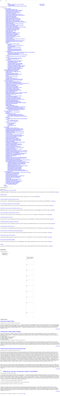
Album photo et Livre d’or (10, 22)
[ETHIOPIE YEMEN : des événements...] (30, 296)
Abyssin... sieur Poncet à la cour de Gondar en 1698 (13, 134)
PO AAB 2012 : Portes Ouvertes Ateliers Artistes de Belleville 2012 (18, 170)
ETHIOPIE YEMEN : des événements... (12, 70)
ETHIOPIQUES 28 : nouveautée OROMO (12, 173)
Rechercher (2, 187)
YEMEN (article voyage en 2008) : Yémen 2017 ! (13, 71)
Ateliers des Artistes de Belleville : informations (13, 81)
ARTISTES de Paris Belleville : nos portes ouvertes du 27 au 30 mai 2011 (19, 162)
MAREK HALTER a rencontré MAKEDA (12, 34)
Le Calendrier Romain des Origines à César (12, 29)
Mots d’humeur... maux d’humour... (11, 30)
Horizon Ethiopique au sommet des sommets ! (14, 167)
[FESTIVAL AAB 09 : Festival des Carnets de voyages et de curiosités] (30, 264)
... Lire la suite (57, 328)
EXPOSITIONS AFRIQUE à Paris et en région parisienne (16, 163)
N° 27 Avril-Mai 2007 (11, 123)
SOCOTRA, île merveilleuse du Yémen (12, 73)
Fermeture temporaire (11, 5)
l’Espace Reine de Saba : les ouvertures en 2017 (13, 111)
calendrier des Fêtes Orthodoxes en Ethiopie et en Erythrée (14, 25)
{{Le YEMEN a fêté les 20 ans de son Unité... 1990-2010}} (17, 56)
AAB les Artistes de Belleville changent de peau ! (15, 114)
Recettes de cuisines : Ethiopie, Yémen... (12, 183)
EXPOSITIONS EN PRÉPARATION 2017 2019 (13, 130)
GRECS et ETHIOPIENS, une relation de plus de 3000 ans (15, 23)
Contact (24, 393)
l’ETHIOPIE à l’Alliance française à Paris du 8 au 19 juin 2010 (15, 142)
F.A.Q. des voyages (9, 77)
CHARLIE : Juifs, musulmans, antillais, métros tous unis (14, 10)
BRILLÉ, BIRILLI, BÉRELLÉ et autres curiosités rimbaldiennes (17, 118)
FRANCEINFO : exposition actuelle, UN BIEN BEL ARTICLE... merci (11, 208)
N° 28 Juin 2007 (10, 124)
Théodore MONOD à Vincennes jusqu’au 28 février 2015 (14, 129)
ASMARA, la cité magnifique (10, 24)
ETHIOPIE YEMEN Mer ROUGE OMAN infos (11, 69)
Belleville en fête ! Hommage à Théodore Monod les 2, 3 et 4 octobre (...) (17, 150)
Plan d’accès (8, 112)
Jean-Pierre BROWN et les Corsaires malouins (13, 28)
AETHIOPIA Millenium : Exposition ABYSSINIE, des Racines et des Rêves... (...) (18, 159)
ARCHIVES (8, 42)
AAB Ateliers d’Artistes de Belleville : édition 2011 (13, 143)
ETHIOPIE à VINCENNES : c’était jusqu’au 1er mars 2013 (15, 131)
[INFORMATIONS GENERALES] (30, 285)
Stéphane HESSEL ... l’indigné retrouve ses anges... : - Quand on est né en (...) (17, 83)
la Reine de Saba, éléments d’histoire (13, 53)
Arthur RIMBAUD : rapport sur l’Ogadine (14, 61)
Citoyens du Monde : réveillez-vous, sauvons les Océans (16, 109)
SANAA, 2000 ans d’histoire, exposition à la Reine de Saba (15, 147)
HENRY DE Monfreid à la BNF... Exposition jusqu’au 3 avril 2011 (18, 165)
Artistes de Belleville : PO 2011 (12, 62)
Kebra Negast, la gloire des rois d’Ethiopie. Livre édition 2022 (15, 175)
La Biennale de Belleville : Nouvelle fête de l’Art (13, 138)
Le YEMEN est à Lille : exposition (11, 149)
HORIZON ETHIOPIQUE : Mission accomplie (15, 166)
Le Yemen (7, 55)
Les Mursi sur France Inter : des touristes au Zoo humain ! (14, 84)
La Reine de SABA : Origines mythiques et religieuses (10, 331)
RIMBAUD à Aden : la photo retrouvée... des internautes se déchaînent (16, 92)
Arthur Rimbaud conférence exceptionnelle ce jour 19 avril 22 (9, 221)
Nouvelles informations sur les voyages (12, 76)
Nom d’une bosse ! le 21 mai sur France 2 (12, 11)
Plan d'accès (42, 5)
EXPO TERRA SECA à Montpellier (11, 96)
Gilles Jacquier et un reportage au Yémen (14, 164)
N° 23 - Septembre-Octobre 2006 (13, 120)
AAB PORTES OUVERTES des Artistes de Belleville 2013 (15, 132)
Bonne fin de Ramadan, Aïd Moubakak (12, 86)
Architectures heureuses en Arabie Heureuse (14, 47)
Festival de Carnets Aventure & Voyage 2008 (14, 48)
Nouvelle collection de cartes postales (11, 174)
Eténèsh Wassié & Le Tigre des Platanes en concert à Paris (14, 107)
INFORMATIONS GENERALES (11, 155)
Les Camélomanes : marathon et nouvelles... (14, 67)
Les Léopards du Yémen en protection (13, 110)
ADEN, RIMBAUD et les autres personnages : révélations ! (15, 21)
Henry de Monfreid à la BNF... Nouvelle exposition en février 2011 (16, 161)
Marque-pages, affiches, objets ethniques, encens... (13, 176)
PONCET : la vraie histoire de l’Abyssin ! (12, 17)
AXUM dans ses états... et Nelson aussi (12, 33)
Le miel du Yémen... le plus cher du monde (12, 27)
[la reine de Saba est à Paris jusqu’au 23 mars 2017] (30, 275)
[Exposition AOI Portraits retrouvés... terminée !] (30, 279)
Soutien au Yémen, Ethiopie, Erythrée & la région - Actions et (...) (16, 38)
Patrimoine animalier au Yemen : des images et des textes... (16, 169)
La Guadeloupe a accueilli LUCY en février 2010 (13, 98)
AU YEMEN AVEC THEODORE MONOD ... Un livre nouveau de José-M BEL (18, 172)
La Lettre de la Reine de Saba (8, 80)
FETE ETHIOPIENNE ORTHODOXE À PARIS (13, 101)
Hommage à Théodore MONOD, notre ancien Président (14, 41)
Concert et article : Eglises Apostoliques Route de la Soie (14, 14)
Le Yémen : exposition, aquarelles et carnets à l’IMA (14, 136)
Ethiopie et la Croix (9, 72)
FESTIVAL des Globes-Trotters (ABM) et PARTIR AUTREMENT (16, 102)
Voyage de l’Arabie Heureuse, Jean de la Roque (13, 36)
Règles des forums (8, 104)
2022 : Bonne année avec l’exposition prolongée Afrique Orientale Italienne (11, 230)
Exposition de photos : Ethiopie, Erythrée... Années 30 (14, 148)
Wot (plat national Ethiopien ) (12, 184)
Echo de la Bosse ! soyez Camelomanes (12, 26)
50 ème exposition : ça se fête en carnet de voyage (13, 139)
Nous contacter (42, 4)
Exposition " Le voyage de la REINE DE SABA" (13, 154)
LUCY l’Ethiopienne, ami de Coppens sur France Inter (16, 115)
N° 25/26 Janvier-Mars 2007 (12, 122)
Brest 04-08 (9, 44)
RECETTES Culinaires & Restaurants (11, 103)
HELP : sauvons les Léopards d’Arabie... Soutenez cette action (15, 15)
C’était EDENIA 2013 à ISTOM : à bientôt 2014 (13, 12)
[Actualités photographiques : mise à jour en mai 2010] (30, 269)
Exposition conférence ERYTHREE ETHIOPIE (7, 239)
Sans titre (7, 75)
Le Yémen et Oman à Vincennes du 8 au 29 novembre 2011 (15, 135)
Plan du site (6, 185)
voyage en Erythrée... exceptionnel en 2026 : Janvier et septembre (10, 203)
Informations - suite (9, 156)
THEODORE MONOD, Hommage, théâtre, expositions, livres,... (16, 108)
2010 (8, 126)
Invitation (1, 244)
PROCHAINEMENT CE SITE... (11, 113)
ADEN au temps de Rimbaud (10, 141)
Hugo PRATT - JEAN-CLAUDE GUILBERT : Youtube (14, 128)
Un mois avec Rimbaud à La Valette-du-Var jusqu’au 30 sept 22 (9, 212)
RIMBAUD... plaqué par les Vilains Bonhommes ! (15, 68)
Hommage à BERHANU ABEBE (11, 35)
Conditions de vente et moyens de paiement (12, 182)
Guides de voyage (8, 178)
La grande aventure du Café (10, 39)
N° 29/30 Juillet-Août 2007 (12, 125)
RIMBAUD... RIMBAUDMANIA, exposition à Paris (14, 144)
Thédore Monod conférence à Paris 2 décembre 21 (7, 235)
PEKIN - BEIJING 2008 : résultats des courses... (15, 50)
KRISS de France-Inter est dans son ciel (12, 100)
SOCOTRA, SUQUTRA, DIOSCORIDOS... (13, 152)
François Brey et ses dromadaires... (11, 13)
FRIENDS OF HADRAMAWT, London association (14, 93)
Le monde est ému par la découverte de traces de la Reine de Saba (17, 54)
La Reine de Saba (8, 51)
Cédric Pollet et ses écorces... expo (11, 94)
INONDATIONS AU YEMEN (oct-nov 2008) (13, 32)
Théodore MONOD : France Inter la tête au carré (13, 18)
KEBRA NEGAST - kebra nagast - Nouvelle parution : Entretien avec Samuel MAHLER (21, 52)
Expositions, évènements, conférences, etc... (12, 127)
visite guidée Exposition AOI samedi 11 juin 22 (7, 226)
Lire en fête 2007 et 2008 (11, 46)
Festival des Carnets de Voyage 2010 (11, 145)
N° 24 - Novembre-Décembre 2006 (13, 121)
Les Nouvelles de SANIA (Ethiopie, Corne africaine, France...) (15, 99)
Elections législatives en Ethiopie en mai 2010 (13, 89)
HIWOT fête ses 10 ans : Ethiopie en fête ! (14, 64)
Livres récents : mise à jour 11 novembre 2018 (13, 177)
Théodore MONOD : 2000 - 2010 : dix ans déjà (13, 19)
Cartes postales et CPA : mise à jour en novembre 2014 (14, 180)
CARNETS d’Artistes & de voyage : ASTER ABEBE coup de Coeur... (16, 157)
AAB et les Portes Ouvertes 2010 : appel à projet (15, 60)
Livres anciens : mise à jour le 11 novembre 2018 (13, 181)
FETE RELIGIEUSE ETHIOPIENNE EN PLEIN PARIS (16, 106)
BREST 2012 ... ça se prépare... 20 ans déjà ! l (13, 20)
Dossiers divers (8, 59)
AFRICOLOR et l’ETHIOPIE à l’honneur (12, 85)
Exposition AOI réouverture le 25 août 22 (6, 217)
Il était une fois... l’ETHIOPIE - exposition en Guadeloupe (16, 65)
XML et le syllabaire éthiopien (10, 91)
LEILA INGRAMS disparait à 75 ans (11, 9)
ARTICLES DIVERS (7, 8)
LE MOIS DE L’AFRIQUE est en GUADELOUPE (16, 66)
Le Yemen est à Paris (9, 133)
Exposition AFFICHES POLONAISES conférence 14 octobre (9, 199)
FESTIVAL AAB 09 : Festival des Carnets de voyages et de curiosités (16, 151)
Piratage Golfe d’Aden (9, 31)
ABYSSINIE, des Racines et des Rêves (14, 43)
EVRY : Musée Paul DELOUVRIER (11, 90)
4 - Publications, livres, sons (8, 171)
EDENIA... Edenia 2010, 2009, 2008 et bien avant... (15, 45)
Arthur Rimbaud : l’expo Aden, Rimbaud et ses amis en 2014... (15, 40)
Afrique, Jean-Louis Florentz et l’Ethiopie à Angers (13, 140)
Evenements (8, 57)
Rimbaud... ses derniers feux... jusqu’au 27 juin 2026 (16, 4)
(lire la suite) (38, 196)
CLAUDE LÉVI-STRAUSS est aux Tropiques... (15, 63)
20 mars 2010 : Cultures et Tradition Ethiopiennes (13, 97)
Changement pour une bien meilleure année (14, 49)
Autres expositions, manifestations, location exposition (14, 160)
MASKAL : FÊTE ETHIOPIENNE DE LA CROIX (14, 82)
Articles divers (8, 117)
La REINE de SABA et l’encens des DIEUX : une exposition (15, 153)
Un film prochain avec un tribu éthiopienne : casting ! (14, 87)
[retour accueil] (0, 0)
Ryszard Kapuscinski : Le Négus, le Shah (12, 88)
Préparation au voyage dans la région (11, 78)
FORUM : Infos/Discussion (10, 105)
